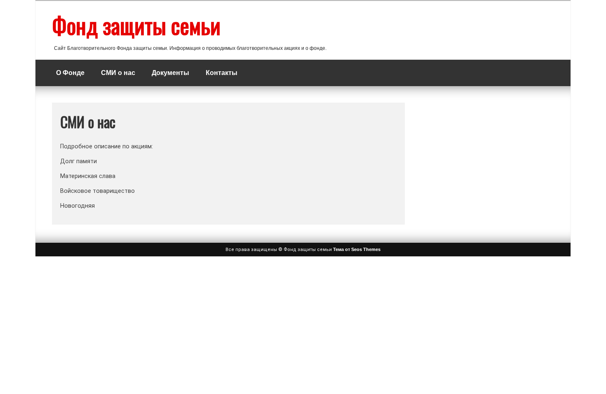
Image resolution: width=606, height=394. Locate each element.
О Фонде (70, 72)
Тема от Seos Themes (357, 249)
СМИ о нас (118, 72)
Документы (170, 72)
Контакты (221, 72)
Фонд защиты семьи (136, 25)
